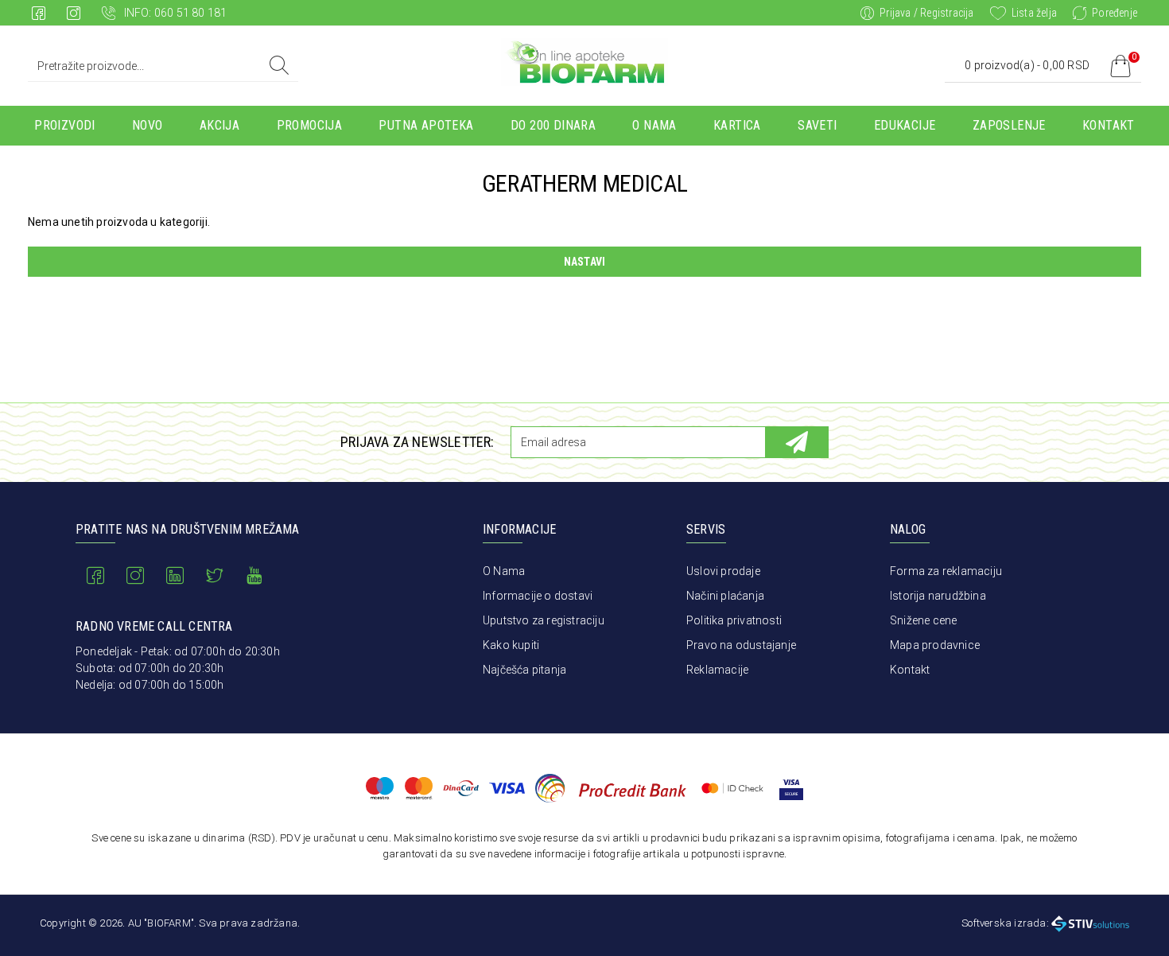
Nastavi (584, 261)
